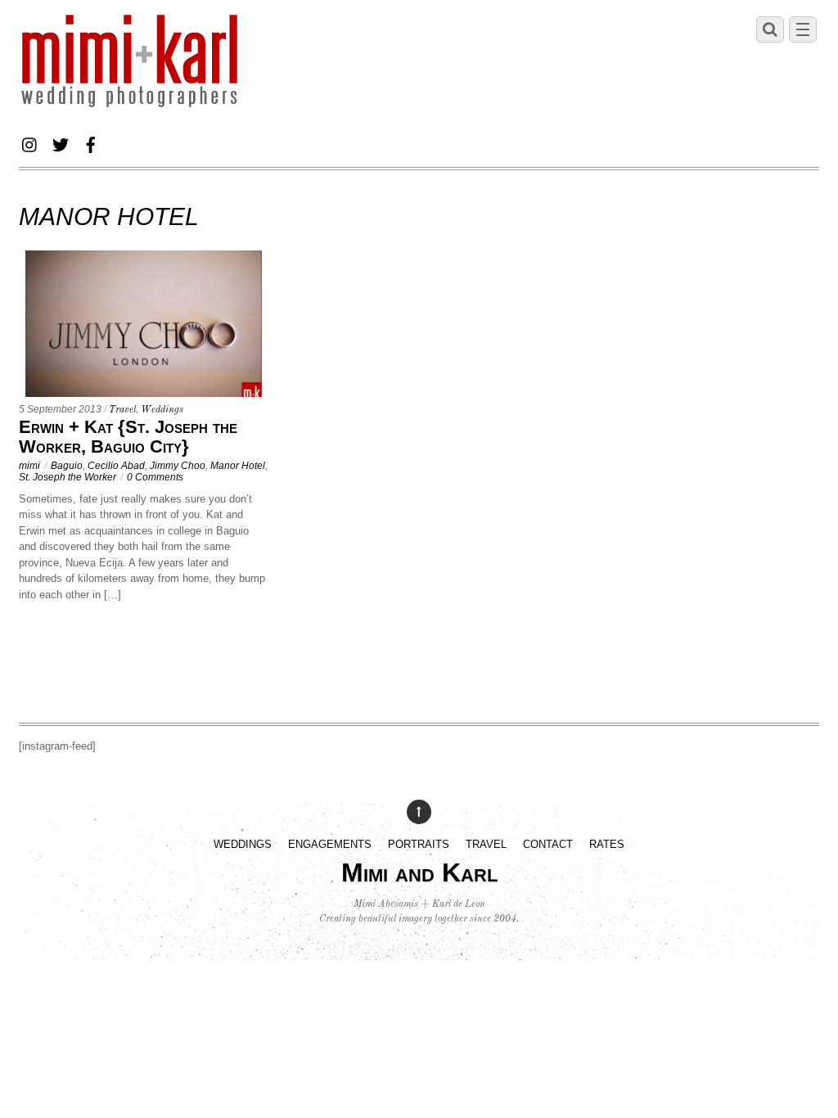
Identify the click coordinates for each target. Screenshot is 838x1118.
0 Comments (155, 476)
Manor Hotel (237, 465)
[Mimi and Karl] (129, 105)
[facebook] (90, 142)
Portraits (418, 844)
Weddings (162, 410)
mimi (29, 465)
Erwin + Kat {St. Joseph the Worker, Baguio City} (128, 437)
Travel (122, 410)
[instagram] (30, 142)
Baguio (67, 465)
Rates (606, 844)
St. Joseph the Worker (67, 476)
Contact (548, 844)
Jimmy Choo (177, 465)
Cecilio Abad (116, 465)
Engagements (330, 844)
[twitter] (60, 142)
